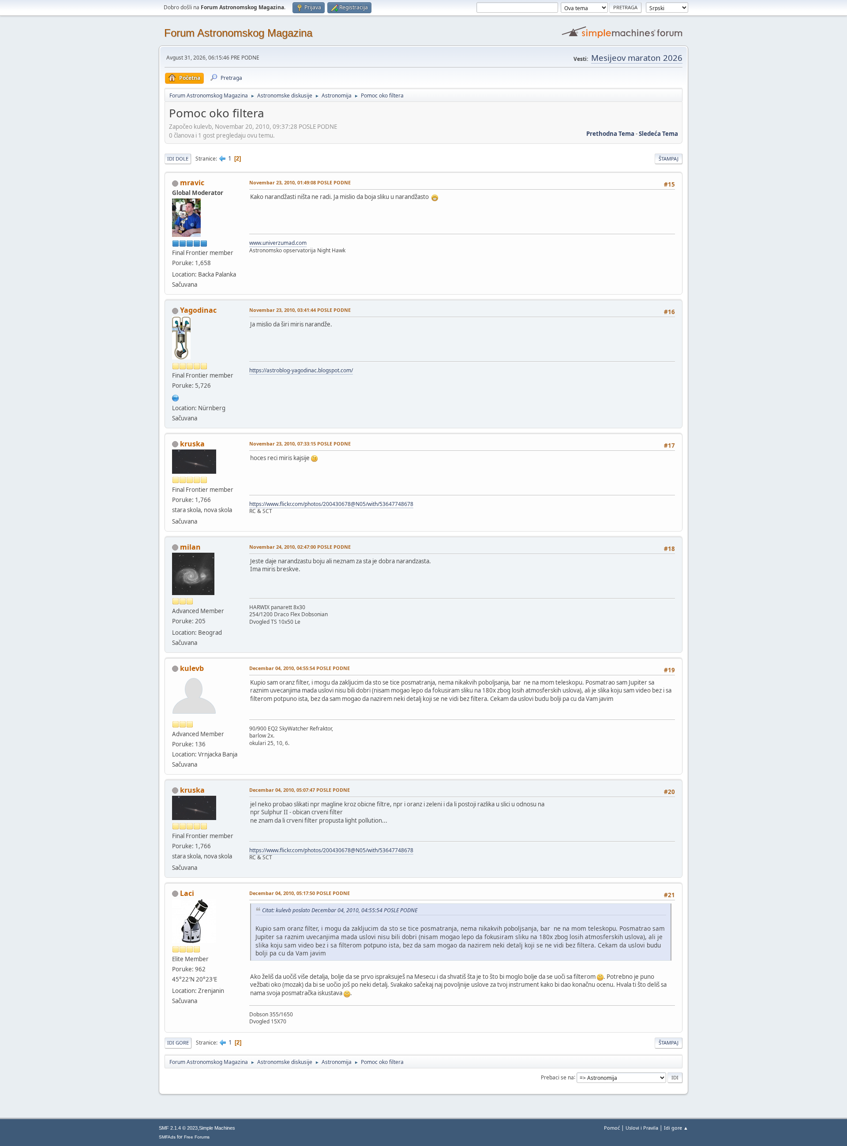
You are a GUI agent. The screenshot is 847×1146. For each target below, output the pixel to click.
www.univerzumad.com (278, 243)
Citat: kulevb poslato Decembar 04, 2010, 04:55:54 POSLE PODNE (339, 910)
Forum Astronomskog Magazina (238, 33)
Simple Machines (217, 1128)
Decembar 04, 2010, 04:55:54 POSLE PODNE (299, 668)
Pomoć (612, 1127)
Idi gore (178, 1042)
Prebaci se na (557, 1077)
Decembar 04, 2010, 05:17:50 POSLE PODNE (299, 893)
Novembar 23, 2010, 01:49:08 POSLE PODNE (300, 182)
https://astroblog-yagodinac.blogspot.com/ (301, 370)
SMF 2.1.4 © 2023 (178, 1128)
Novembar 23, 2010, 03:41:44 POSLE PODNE (300, 310)
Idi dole (177, 158)
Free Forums (197, 1137)
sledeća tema (658, 134)
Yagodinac (198, 310)
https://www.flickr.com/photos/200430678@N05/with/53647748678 (331, 504)
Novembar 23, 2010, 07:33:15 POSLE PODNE (300, 443)
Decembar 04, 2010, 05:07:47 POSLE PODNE (299, 789)
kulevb (192, 668)
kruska (192, 444)
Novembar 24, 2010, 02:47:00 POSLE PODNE (300, 546)
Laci (187, 893)
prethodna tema (610, 134)
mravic (192, 182)
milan (190, 547)
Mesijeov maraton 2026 (636, 57)
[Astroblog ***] (175, 397)
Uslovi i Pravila (642, 1127)
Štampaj (668, 158)
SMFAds (167, 1137)
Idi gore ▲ (676, 1127)
